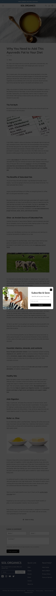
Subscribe (40, 305)
